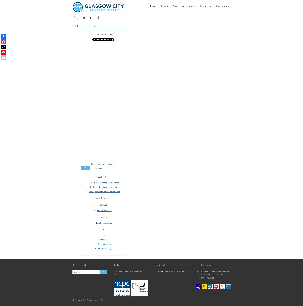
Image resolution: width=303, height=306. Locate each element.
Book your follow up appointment (104, 187)
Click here (159, 271)
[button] (85, 168)
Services (191, 6)
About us (164, 6)
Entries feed (104, 240)
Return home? (85, 25)
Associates (178, 6)
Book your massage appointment (104, 183)
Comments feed (104, 244)
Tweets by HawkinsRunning (103, 164)
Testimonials (206, 6)
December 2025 (104, 211)
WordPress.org (104, 249)
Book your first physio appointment (104, 192)
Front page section (104, 223)
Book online (222, 6)
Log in (104, 235)
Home (153, 6)
